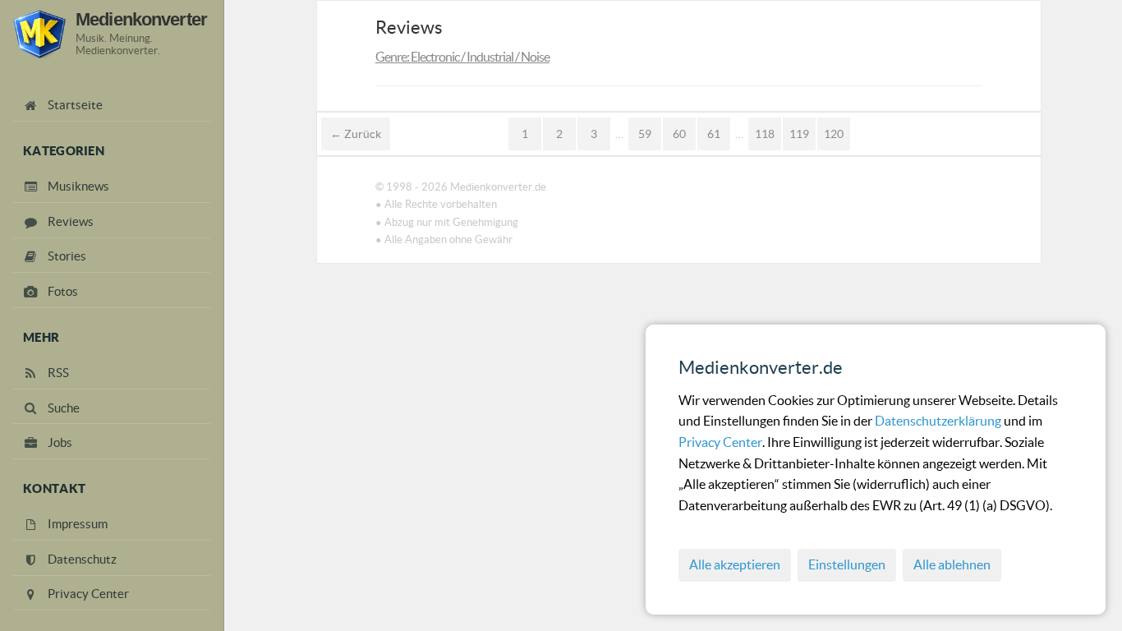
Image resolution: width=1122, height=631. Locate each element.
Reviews (409, 27)
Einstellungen (846, 564)
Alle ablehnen (952, 564)
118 (765, 133)
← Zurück (355, 133)
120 (834, 133)
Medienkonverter (141, 19)
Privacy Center (720, 442)
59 (644, 133)
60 (679, 133)
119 (799, 133)
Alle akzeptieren (734, 564)
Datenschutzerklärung (939, 420)
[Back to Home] (39, 34)
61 (713, 133)
